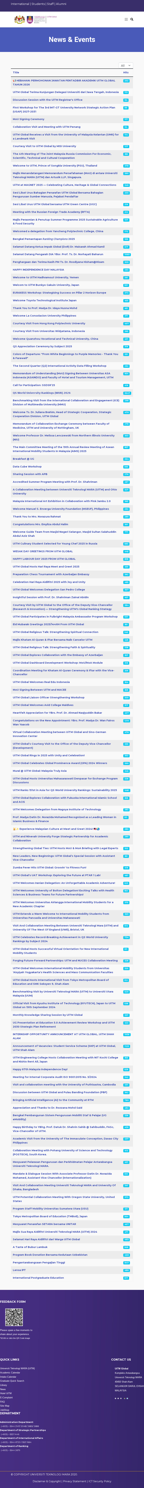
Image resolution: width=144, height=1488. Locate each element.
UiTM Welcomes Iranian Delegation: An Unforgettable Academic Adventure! (64, 883)
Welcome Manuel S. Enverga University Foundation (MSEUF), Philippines (61, 508)
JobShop (4, 1410)
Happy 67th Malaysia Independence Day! (40, 1069)
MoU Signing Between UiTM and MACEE (39, 689)
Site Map (4, 1405)
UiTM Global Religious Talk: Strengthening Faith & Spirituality (54, 647)
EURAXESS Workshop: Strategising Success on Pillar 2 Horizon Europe (59, 292)
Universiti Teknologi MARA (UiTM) (17, 1368)
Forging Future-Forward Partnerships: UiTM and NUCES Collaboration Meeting (65, 960)
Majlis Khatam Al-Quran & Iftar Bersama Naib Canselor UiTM (52, 639)
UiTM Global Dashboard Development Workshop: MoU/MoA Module (58, 662)
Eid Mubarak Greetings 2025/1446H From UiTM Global (48, 624)
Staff (50, 4)
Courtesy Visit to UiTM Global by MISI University (44, 146)
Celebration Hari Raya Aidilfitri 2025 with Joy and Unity (49, 582)
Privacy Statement (75, 1481)
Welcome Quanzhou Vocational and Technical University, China (55, 338)
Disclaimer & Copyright (47, 1481)
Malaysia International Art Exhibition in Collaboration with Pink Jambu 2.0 (62, 501)
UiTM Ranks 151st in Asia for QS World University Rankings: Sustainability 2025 (65, 790)
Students (38, 4)
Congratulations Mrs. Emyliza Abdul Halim (40, 524)
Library (3, 1385)
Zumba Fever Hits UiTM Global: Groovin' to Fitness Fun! (49, 867)
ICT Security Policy (100, 1481)
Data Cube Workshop (27, 466)
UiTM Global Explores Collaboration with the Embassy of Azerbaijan (58, 655)
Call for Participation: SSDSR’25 (34, 385)
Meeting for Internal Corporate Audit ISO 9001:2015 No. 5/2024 (55, 1077)
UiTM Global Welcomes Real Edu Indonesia (41, 682)
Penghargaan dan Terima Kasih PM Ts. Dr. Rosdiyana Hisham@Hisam (58, 262)
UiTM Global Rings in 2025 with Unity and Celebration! (49, 755)
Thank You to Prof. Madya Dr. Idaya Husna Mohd (45, 308)
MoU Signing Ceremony (28, 119)
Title (16, 72)
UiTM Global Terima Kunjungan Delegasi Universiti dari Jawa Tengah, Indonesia (66, 92)
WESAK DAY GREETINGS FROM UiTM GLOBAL (43, 551)
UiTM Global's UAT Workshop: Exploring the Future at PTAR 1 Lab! (56, 875)
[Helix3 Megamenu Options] (126, 19)
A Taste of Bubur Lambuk (30, 1247)
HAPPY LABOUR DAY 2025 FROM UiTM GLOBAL (44, 558)
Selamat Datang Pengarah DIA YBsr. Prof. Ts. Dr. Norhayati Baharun (58, 254)
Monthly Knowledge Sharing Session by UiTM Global (48, 1015)
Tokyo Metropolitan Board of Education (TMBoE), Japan (50, 1216)
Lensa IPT (19, 1270)
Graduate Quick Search (12, 1381)
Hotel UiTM (6, 1393)
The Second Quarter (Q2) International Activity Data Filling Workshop (59, 365)
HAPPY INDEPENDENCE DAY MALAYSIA (38, 269)
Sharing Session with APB (30, 474)
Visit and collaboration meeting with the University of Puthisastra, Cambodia (64, 1084)
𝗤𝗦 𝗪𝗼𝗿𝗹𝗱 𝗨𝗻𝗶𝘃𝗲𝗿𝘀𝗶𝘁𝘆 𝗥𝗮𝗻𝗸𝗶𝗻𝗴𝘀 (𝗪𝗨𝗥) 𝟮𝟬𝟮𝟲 (42, 392)
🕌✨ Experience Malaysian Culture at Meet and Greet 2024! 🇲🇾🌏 (56, 829)
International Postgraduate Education (38, 1277)
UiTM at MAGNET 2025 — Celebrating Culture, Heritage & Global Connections (64, 185)
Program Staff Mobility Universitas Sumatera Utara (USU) (50, 1208)
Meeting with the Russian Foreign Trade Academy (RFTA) (51, 212)
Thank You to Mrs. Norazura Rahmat (37, 516)
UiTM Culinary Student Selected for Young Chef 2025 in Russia (55, 543)
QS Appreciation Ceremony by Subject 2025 (42, 346)
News (3, 1389)
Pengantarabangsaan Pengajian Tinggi (39, 1262)
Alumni (61, 4)
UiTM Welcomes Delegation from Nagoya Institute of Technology (57, 809)
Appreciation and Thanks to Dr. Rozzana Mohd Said (47, 1107)
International (20, 4)
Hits (126, 72)
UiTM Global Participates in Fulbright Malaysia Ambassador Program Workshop (65, 616)
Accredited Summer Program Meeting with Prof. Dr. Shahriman (55, 481)
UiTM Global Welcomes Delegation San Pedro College (49, 589)
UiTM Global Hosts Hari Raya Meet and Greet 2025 (46, 566)
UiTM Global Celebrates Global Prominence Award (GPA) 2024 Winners (60, 763)
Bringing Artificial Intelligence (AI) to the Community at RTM (53, 1100)
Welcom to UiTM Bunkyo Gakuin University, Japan (46, 285)
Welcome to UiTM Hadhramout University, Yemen (46, 277)
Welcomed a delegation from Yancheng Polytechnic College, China (58, 231)
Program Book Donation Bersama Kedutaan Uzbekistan (50, 1254)
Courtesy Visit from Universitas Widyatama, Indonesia (49, 331)
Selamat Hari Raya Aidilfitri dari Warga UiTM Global (46, 1239)
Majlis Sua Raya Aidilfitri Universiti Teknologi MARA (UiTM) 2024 (55, 1231)
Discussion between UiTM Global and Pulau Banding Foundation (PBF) (60, 1092)
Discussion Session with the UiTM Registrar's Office (48, 99)
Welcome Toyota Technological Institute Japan (45, 300)
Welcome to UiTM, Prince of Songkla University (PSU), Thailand (55, 165)
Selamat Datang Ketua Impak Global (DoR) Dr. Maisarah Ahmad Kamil (58, 246)
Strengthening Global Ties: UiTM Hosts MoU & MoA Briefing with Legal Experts (65, 848)
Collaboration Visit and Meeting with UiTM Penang (46, 126)
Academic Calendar (10, 1372)
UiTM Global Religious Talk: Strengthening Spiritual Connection (55, 632)
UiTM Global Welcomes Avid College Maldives (43, 705)
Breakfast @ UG (23, 458)
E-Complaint (6, 1397)
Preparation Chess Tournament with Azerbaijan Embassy (51, 574)
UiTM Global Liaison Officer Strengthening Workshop (48, 697)
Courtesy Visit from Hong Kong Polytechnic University (49, 323)
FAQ (2, 1401)
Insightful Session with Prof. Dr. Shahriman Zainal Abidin (51, 597)
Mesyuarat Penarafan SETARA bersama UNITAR (44, 1224)
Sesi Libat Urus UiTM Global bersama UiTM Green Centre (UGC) (55, 204)
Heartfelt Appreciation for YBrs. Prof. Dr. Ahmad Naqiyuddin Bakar (57, 712)
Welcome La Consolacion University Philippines (44, 315)
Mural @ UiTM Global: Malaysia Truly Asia (40, 770)
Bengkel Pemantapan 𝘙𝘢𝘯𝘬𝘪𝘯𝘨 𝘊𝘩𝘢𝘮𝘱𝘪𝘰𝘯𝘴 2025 (44, 239)
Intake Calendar (8, 1377)
